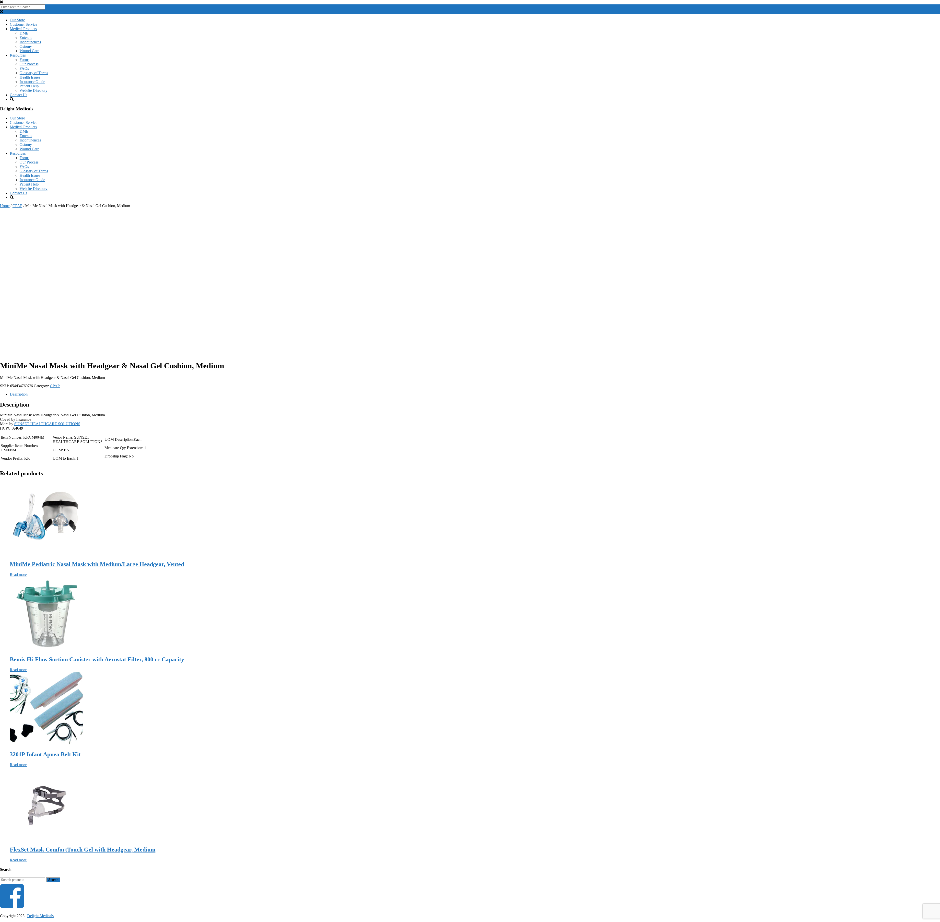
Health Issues (30, 77)
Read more (18, 574)
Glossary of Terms (34, 73)
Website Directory (33, 90)
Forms (24, 60)
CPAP (17, 206)
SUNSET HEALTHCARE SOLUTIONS (47, 424)
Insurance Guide (32, 82)
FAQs (24, 68)
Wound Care (29, 51)
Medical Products (23, 29)
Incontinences (30, 42)
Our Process (29, 64)
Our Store (17, 20)
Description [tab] (19, 394)
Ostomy (26, 46)
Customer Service (23, 24)
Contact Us (18, 95)
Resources (18, 55)
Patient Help (29, 86)
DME (24, 33)
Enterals (26, 37)
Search (53, 880)
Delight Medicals (40, 916)
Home (5, 206)
